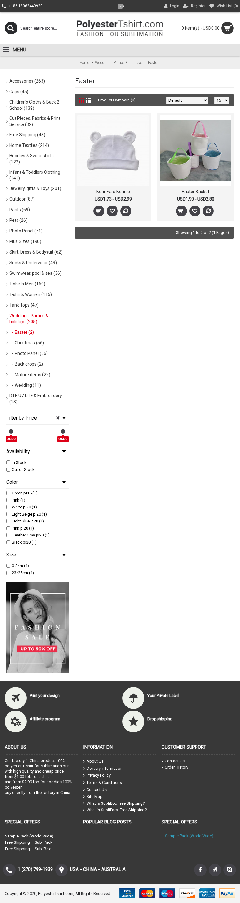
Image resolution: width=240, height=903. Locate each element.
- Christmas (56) (26, 342)
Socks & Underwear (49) (33, 262)
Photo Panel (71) (25, 230)
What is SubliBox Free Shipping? (116, 803)
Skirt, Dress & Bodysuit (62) (35, 252)
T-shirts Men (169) (27, 283)
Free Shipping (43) (27, 134)
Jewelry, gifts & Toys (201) (35, 188)
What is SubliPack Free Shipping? (117, 810)
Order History (176, 767)
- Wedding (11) (25, 385)
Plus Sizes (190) (25, 241)
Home (84, 63)
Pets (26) (18, 220)
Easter (153, 63)
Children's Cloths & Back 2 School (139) (34, 105)
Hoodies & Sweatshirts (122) (31, 158)
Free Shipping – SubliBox (28, 849)
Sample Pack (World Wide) (29, 836)
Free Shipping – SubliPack (28, 842)
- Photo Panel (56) (28, 353)
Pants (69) (19, 209)
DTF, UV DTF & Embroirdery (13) (35, 398)
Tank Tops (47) (24, 305)
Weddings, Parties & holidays (118, 63)
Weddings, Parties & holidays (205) (28, 318)
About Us (95, 761)
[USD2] (11, 431)
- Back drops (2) (26, 364)
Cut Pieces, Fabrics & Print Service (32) (34, 121)
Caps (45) (18, 91)
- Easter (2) (21, 332)
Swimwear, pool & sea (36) (35, 273)
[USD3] (63, 431)
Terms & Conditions (104, 782)
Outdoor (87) (22, 199)
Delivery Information (104, 768)
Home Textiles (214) (29, 145)
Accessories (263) (27, 81)
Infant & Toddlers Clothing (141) (34, 175)
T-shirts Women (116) (30, 294)
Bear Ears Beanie (113, 191)
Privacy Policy (99, 775)
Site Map (94, 796)
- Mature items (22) (29, 374)
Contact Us (97, 789)
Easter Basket (195, 191)
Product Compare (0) (117, 100)
